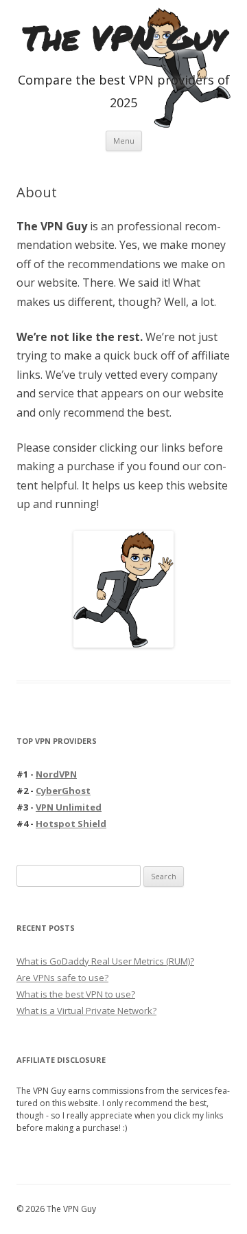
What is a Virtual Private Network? (86, 1010)
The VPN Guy (124, 37)
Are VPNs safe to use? (62, 977)
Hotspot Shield (71, 823)
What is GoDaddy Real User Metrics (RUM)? (105, 961)
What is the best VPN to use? (75, 994)
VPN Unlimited (69, 807)
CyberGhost (63, 790)
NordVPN (56, 774)
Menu (123, 140)
